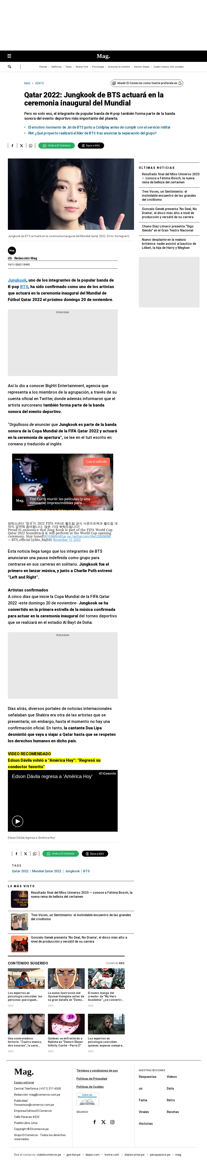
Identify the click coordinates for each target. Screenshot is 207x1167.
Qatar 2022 (20, 871)
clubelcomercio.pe (49, 1154)
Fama (143, 1100)
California (56, 67)
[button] (17, 821)
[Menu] (11, 56)
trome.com (112, 1154)
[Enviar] (9, 67)
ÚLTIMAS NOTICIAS (157, 167)
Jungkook (72, 871)
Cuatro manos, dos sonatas (169, 67)
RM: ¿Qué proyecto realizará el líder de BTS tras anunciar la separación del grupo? (92, 133)
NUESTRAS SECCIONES (152, 1070)
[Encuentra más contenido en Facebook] (12, 145)
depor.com (92, 1154)
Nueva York (82, 67)
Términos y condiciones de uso (97, 1070)
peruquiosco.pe (160, 1154)
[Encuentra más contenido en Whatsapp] (30, 145)
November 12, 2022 (67, 540)
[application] (63, 801)
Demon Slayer (142, 67)
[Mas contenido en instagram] (112, 1121)
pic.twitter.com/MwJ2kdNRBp (89, 536)
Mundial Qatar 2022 (46, 871)
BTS (86, 871)
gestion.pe (74, 1154)
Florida (43, 67)
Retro (171, 1100)
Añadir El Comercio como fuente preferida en (147, 83)
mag (178, 1154)
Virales (144, 1112)
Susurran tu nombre (119, 67)
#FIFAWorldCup (55, 536)
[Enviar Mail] (10, 258)
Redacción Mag (25, 258)
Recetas (173, 1112)
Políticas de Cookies (90, 1086)
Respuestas (147, 1077)
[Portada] (24, 1079)
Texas (68, 67)
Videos (172, 1077)
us (141, 1088)
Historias (146, 1124)
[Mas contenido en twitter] (103, 1121)
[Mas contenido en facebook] (94, 1121)
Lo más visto (21, 886)
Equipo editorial (24, 1082)
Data (170, 1088)
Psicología (98, 67)
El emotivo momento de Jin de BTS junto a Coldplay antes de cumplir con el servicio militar (99, 127)
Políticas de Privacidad (91, 1078)
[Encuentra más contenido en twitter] (21, 145)
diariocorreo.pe (135, 1154)
